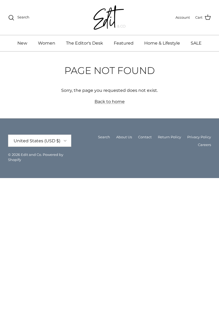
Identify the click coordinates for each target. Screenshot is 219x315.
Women (46, 43)
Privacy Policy (199, 137)
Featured (124, 43)
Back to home (110, 101)
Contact (145, 137)
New (22, 43)
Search (104, 137)
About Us (124, 137)
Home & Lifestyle (162, 43)
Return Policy (169, 137)
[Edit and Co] (109, 17)
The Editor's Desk (84, 43)
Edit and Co (31, 154)
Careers (204, 145)
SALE (196, 43)
